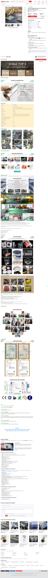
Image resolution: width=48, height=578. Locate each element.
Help (34, 3)
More (1, 568)
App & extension (38, 3)
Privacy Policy (35, 575)
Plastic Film (12, 5)
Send (6, 515)
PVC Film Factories (10, 565)
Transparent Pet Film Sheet (4, 567)
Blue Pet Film (37, 565)
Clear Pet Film (32, 565)
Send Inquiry (32, 16)
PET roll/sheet (14, 552)
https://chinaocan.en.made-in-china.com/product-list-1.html (17, 430)
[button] (28, 1)
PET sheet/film (2, 553)
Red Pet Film (41, 565)
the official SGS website (19, 440)
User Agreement (28, 575)
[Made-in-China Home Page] (5, 1)
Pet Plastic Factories (3, 565)
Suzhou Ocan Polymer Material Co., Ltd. (34, 10)
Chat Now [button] (43, 16)
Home (1, 5)
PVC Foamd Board (14, 553)
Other (24, 552)
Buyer (30, 3)
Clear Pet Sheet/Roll (15, 470)
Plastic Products (8, 5)
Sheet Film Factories (16, 565)
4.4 (38, 57)
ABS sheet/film (25, 553)
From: (4, 505)
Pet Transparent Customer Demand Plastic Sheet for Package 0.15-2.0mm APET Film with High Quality (24, 544)
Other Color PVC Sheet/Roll (13, 471)
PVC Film (11, 470)
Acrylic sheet (37, 553)
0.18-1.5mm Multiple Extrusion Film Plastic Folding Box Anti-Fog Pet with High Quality (43, 544)
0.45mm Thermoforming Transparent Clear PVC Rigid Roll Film (23, 531)
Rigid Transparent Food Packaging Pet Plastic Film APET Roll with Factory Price (5, 531)
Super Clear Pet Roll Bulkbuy (12, 567)
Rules (46, 3)
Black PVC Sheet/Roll (7, 471)
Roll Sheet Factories (22, 565)
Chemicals (4, 5)
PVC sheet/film (37, 552)
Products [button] (13, 1)
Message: (4, 509)
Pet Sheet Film (27, 565)
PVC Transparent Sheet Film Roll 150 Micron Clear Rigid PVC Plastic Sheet (14, 531)
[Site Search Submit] (30, 1)
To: (4, 507)
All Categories (3, 3)
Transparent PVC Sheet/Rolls (24, 470)
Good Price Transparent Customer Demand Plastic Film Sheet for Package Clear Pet (14, 544)
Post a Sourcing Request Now (22, 515)
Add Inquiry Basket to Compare (14, 27)
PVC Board (19, 470)
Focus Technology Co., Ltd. (19, 575)
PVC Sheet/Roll (8, 470)
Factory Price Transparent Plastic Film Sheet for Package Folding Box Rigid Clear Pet (33, 544)
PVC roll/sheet (2, 552)
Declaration (32, 575)
